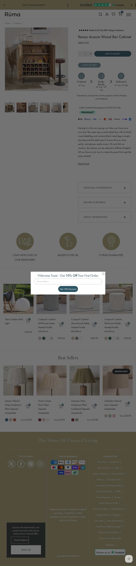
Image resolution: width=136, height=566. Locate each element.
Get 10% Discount (68, 288)
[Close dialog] (103, 273)
